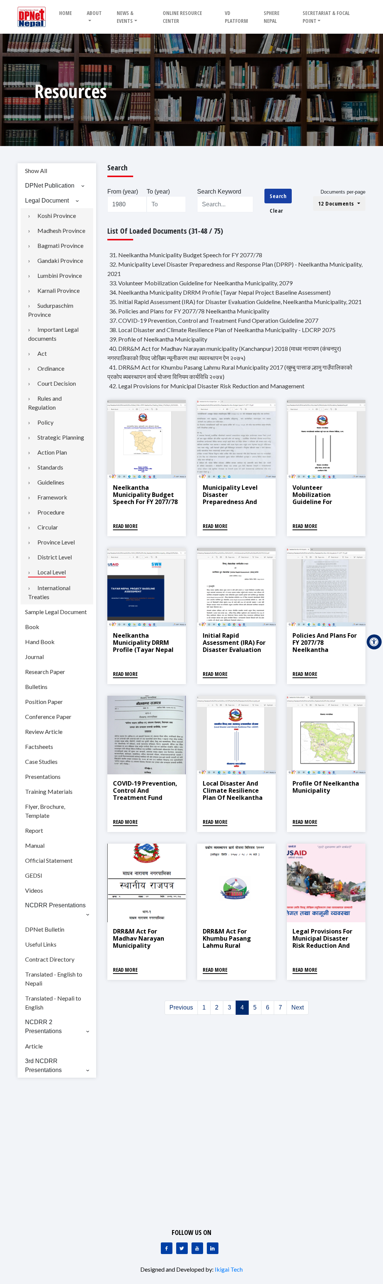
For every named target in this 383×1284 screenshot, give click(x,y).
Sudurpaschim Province (50, 310)
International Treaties (49, 592)
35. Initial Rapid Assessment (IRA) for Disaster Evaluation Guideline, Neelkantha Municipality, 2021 (235, 301)
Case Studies (41, 761)
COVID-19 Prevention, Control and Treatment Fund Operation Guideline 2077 (145, 797)
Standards (50, 467)
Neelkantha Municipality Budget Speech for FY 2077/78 (145, 494)
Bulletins (36, 686)
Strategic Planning (60, 437)
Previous (181, 1007)
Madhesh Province (61, 230)
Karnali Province (58, 290)
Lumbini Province (59, 275)
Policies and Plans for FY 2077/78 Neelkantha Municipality (324, 646)
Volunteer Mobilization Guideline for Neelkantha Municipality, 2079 (319, 501)
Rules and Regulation (45, 403)
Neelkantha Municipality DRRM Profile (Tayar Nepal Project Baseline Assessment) (143, 649)
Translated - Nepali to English (53, 1003)
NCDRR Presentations (55, 905)
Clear (276, 210)
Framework (52, 497)
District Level (54, 557)
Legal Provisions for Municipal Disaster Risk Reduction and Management (322, 942)
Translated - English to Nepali (53, 979)
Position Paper (44, 701)
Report (34, 830)
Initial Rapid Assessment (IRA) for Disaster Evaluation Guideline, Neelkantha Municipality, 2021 (234, 653)
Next (297, 1007)
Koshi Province (56, 215)
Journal (34, 656)
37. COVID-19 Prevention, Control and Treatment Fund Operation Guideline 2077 (213, 320)
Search (278, 196)
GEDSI (33, 875)
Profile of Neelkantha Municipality (325, 787)
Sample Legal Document (56, 611)
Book (32, 626)
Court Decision (56, 383)
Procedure (50, 512)
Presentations (43, 776)
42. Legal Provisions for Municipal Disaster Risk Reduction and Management (206, 385)
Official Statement (49, 860)
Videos (34, 890)
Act (42, 353)
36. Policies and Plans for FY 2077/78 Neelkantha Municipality (189, 311)
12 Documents (337, 203)
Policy (45, 422)
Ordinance (50, 368)
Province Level (56, 542)
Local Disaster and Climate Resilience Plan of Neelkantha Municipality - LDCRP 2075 (233, 797)
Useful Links (40, 944)
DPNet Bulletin (44, 929)
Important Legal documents (53, 334)
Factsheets (39, 746)
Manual (35, 845)
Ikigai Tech (229, 1269)
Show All (36, 170)
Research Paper (45, 671)
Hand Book (40, 641)
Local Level (51, 572)
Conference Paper (48, 716)
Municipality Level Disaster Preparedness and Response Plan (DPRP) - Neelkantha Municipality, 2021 (235, 505)
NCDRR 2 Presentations (43, 1026)
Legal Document (47, 200)
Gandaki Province (60, 260)
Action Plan (52, 452)
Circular (47, 527)
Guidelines (50, 482)
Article (34, 1046)
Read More (125, 525)
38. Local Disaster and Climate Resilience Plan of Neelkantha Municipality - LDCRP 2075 (222, 329)
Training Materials (49, 791)
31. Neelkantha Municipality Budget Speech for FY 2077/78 (185, 254)
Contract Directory (49, 959)
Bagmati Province (60, 245)
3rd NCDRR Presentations (43, 1065)
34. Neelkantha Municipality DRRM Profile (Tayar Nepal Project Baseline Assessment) (220, 292)
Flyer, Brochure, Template (45, 811)
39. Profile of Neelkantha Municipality (158, 339)
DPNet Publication (49, 185)
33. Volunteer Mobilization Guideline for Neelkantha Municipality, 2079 (200, 282)
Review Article (43, 731)
